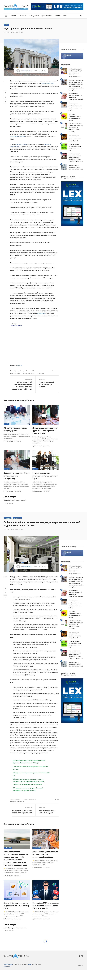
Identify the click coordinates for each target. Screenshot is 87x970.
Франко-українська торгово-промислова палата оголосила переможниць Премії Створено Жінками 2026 (76, 157)
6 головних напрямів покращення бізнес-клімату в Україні (45, 476)
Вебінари (57, 16)
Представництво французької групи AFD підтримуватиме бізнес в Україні (45, 430)
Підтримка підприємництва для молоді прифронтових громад (75, 117)
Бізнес (6, 24)
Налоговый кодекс (47, 83)
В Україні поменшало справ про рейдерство (15, 429)
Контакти (80, 965)
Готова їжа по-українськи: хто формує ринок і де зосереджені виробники (45, 854)
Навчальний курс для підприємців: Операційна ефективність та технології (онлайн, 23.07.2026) (76, 127)
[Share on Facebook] (5, 92)
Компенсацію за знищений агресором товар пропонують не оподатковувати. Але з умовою (75, 106)
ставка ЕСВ (41, 373)
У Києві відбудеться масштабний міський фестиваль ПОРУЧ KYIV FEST (75, 147)
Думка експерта (47, 16)
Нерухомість (17, 518)
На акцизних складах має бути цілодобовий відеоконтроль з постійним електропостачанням (75, 73)
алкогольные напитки (17, 136)
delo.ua (19, 365)
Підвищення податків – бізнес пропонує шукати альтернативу (16, 476)
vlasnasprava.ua (27, 70)
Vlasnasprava (9, 441)
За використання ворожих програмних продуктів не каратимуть (76, 167)
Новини (13, 16)
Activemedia (7, 966)
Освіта (65, 16)
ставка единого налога (29, 373)
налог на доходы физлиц (17, 370)
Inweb (29, 964)
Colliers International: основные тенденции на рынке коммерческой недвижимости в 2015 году (22, 385)
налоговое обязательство (33, 370)
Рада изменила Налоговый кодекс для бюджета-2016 (22, 812)
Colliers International (15, 799)
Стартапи (23, 16)
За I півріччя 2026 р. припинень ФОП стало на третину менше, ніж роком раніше (45, 905)
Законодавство (34, 16)
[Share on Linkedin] (5, 101)
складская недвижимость (17, 801)
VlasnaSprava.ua (8, 964)
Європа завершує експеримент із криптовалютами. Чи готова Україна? (75, 138)
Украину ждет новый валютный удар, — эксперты (46, 384)
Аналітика (8, 518)
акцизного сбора (21, 144)
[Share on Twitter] (5, 97)
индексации (41, 313)
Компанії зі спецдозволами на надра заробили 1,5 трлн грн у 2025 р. (16, 905)
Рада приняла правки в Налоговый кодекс (47, 812)
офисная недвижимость (29, 799)
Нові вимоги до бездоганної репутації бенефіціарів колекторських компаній (76, 96)
